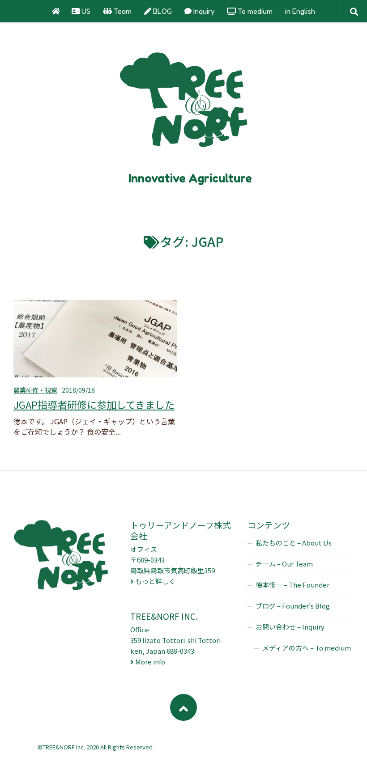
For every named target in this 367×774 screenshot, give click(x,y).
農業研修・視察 (35, 389)
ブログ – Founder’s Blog (293, 605)
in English (300, 11)
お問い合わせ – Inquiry (290, 626)
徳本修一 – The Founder (292, 584)
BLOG (161, 11)
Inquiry (203, 11)
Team (122, 11)
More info (150, 661)
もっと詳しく (155, 581)
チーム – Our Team (284, 563)
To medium (254, 11)
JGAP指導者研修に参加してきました (94, 404)
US (85, 11)
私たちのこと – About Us (294, 542)
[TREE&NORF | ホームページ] (183, 103)
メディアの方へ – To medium (306, 647)
